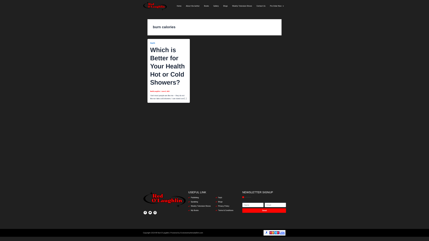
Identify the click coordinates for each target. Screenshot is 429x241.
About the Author (193, 6)
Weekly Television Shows (242, 6)
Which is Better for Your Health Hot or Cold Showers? (167, 66)
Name (244, 202)
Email (267, 202)
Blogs (225, 6)
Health (152, 43)
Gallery (216, 6)
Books (206, 6)
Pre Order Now (276, 6)
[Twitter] (150, 212)
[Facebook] (145, 212)
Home (179, 6)
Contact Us (261, 6)
